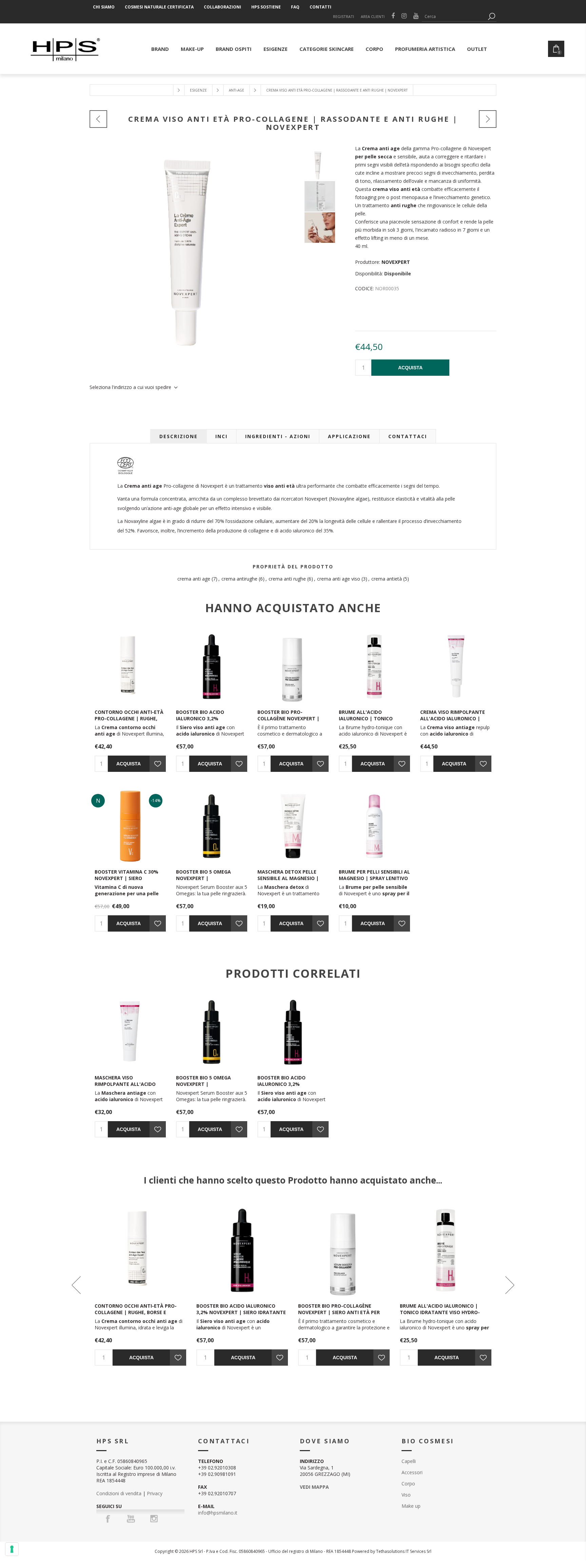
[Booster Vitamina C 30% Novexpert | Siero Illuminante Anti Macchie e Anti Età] (130, 826)
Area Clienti (373, 16)
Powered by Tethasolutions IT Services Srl (391, 1551)
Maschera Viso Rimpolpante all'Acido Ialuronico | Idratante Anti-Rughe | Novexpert (126, 1087)
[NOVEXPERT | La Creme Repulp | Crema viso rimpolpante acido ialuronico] (455, 666)
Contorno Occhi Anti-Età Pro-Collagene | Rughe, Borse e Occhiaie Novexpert (129, 722)
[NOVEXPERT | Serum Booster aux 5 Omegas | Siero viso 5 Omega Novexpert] (211, 826)
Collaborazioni (222, 7)
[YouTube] (131, 1519)
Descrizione (178, 436)
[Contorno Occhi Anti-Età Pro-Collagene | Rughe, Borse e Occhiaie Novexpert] (130, 666)
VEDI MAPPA (314, 1487)
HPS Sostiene (266, 7)
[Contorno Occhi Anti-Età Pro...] (98, 119)
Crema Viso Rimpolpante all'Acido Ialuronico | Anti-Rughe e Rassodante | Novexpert (454, 722)
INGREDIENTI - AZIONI (277, 436)
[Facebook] (108, 1519)
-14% (156, 800)
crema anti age (193, 578)
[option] (329, 165)
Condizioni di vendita (118, 1493)
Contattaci (407, 436)
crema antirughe (239, 578)
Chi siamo (104, 7)
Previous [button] (77, 1285)
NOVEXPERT (396, 262)
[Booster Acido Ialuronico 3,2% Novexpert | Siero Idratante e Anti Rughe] (211, 666)
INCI (221, 436)
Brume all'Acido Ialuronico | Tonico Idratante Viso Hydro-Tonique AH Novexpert (369, 722)
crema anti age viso (338, 578)
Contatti (320, 7)
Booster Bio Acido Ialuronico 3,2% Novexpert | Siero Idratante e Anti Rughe (207, 722)
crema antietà (386, 578)
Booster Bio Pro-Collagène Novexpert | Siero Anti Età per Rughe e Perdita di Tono (292, 722)
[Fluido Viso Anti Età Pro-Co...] (487, 119)
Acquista (410, 367)
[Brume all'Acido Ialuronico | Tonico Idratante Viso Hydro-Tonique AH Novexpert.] (374, 666)
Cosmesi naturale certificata (159, 7)
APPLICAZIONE (349, 436)
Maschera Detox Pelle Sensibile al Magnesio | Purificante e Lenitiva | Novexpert (288, 881)
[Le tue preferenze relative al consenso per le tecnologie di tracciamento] (11, 1549)
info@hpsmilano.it (217, 1512)
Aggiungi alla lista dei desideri (158, 764)
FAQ (295, 7)
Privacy (154, 1493)
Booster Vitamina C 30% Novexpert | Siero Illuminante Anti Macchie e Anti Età (129, 881)
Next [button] (509, 1285)
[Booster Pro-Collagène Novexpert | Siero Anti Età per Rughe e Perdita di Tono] (293, 666)
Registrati (343, 16)
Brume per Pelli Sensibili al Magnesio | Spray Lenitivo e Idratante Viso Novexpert (374, 881)
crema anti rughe (287, 578)
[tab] (178, 436)
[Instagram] (154, 1519)
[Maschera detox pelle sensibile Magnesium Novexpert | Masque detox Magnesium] (293, 826)
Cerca (491, 16)
